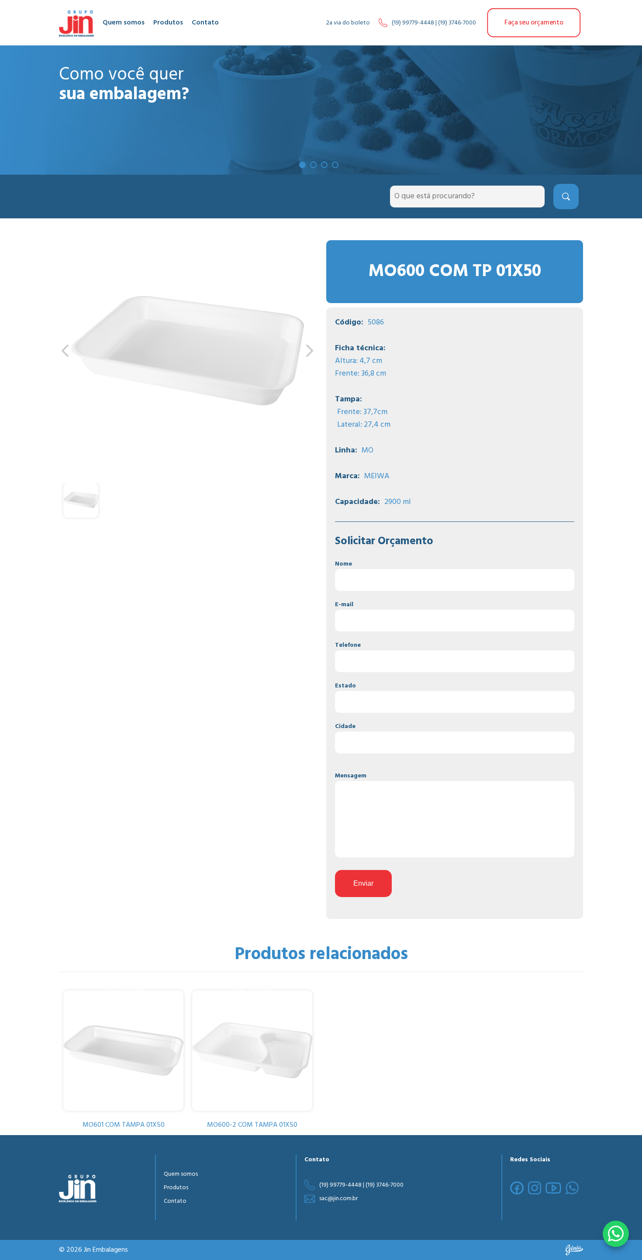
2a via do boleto (348, 23)
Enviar (363, 883)
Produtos (168, 22)
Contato (205, 22)
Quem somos (124, 22)
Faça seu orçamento (533, 22)
